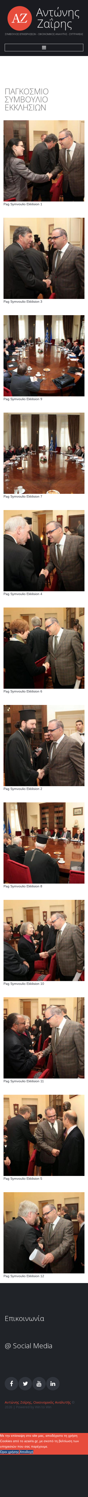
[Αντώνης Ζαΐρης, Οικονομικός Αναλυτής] (44, 21)
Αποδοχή (26, 1452)
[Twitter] (25, 1383)
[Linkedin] (53, 1383)
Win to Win (43, 1407)
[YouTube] (39, 1383)
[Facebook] (11, 1383)
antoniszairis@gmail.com (42, 1333)
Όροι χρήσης (9, 1452)
